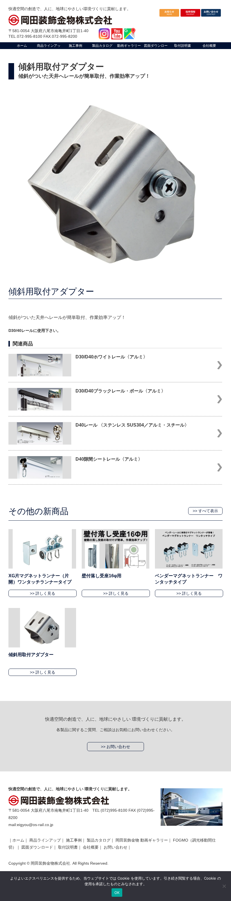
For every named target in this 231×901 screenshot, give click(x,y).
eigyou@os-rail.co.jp (35, 824)
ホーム (18, 840)
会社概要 (91, 847)
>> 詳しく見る (42, 593)
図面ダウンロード (37, 847)
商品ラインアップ (45, 840)
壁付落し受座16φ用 (101, 575)
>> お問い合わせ (115, 746)
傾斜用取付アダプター (31, 654)
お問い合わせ (115, 847)
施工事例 (74, 840)
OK (117, 892)
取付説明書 (68, 847)
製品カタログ (98, 840)
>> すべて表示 (205, 511)
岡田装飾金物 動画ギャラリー (141, 840)
